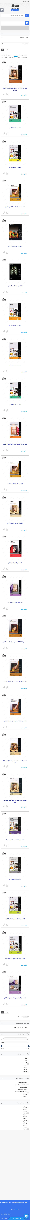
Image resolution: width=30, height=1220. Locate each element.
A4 (26, 1063)
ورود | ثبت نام (26, 1)
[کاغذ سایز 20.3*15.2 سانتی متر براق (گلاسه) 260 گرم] (7, 648)
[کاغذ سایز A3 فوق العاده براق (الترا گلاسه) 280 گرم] (7, 450)
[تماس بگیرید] (4, 93)
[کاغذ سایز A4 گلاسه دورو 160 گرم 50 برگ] (7, 925)
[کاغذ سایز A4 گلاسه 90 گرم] (7, 885)
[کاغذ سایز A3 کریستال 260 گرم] (7, 608)
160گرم (25, 1119)
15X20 (25, 1067)
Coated (25, 1096)
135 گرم (25, 1121)
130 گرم (25, 1123)
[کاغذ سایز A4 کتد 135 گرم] (7, 173)
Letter (25, 1065)
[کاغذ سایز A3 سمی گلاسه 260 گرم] (7, 529)
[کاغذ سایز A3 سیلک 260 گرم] (7, 569)
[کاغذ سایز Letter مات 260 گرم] (7, 292)
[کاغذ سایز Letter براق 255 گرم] (7, 252)
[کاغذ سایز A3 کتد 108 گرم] (7, 134)
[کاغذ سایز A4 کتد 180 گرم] (7, 331)
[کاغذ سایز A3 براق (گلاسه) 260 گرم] (7, 490)
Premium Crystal (22, 1090)
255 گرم (25, 1112)
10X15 (25, 1072)
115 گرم (25, 1125)
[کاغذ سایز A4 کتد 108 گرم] (7, 410)
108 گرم (25, 1128)
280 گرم (25, 1107)
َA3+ (26, 1058)
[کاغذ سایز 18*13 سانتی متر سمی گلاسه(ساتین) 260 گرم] (7, 806)
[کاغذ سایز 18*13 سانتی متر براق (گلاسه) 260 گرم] (7, 687)
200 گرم (25, 1114)
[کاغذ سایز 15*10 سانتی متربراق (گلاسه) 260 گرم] (7, 727)
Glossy (25, 1094)
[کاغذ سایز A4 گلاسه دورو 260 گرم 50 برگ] (7, 964)
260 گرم (25, 1109)
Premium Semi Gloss (21, 1085)
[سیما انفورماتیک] (15, 7)
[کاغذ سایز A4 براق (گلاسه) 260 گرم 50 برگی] (7, 213)
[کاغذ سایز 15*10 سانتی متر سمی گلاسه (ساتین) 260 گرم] (7, 766)
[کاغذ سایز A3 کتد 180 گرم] (7, 371)
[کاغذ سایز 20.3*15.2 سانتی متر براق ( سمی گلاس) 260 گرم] (7, 94)
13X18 (25, 1070)
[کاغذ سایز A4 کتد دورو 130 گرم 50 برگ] (7, 846)
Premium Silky (23, 1087)
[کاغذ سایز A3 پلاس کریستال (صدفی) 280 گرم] (7, 1004)
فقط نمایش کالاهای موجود (20, 1028)
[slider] (29, 1046)
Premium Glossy (22, 1083)
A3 (26, 1061)
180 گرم (25, 1116)
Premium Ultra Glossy (21, 1092)
